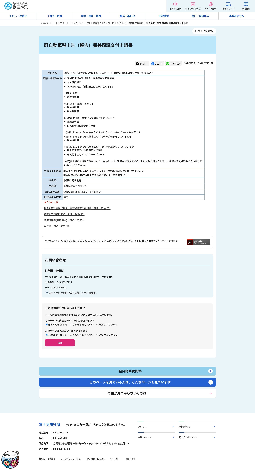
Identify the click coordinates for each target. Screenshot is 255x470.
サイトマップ (228, 8)
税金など (121, 23)
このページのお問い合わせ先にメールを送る (72, 292)
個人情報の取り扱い (96, 459)
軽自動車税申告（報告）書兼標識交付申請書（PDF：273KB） (77, 208)
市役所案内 (184, 426)
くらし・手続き (18, 16)
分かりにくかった (108, 324)
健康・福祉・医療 (91, 16)
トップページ (62, 23)
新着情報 (246, 8)
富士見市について (188, 437)
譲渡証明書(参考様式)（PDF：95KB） (64, 220)
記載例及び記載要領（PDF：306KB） (64, 214)
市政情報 (164, 16)
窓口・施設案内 (200, 16)
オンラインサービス (80, 23)
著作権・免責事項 (47, 459)
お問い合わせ (145, 437)
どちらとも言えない (83, 324)
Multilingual (211, 8)
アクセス (142, 426)
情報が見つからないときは (126, 393)
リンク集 (114, 459)
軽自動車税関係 (136, 23)
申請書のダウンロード (103, 23)
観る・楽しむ (127, 16)
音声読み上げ (175, 8)
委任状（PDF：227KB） (57, 226)
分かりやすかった (57, 324)
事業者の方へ (236, 16)
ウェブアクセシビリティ (71, 459)
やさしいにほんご (193, 8)
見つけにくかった (108, 335)
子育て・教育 (54, 16)
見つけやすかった (57, 335)
